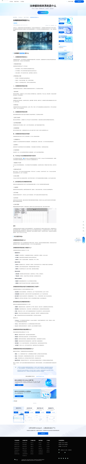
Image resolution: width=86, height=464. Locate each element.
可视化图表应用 (16, 450)
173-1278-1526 (64, 446)
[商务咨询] (83, 240)
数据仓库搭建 (24, 442)
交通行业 (32, 450)
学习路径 (40, 444)
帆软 (24, 158)
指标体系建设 (24, 444)
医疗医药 (32, 451)
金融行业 (32, 446)
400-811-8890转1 (65, 442)
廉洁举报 (48, 451)
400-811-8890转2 (65, 444)
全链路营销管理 (24, 453)
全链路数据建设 (16, 442)
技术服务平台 (41, 450)
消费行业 (32, 444)
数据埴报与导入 (16, 448)
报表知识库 (40, 448)
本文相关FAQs (61, 47)
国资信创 (32, 453)
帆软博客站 (15, 17)
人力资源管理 (24, 451)
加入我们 (48, 444)
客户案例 (48, 446)
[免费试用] (34, 215)
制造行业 (32, 442)
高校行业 (32, 448)
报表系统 (22, 53)
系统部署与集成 (16, 453)
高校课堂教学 (41, 451)
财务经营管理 (24, 446)
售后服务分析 (24, 455)
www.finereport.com (40, 376)
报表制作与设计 (16, 444)
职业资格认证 (41, 453)
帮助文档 (40, 442)
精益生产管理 (24, 448)
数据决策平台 (16, 451)
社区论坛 (48, 448)
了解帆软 (48, 442)
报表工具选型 (26, 17)
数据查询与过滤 (16, 446)
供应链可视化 (24, 450)
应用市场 (40, 446)
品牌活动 (48, 450)
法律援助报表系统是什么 (62, 46)
